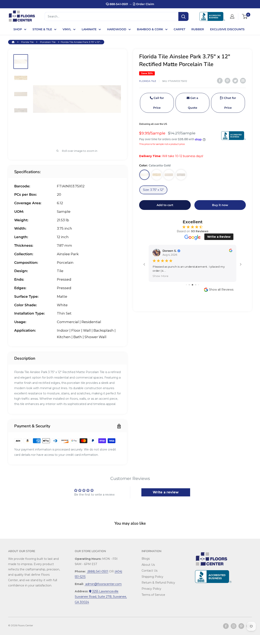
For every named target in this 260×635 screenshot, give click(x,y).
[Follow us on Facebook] (226, 626)
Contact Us (149, 570)
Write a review (166, 492)
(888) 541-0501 (97, 571)
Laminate (89, 29)
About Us (148, 565)
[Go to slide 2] (189, 284)
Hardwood (116, 29)
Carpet (179, 29)
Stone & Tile (42, 29)
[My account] (232, 16)
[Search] (183, 16)
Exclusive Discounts (227, 29)
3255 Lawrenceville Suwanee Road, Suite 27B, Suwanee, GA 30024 (101, 596)
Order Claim (144, 4)
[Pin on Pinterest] (227, 81)
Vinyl (67, 29)
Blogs (146, 558)
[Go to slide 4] (195, 284)
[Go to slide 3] (192, 284)
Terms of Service (153, 595)
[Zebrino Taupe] (169, 175)
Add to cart (165, 205)
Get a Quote (193, 103)
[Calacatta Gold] (144, 175)
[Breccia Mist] (181, 175)
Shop (17, 29)
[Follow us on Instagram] (233, 626)
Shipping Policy (152, 577)
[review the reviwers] (230, 251)
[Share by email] (243, 81)
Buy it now (220, 205)
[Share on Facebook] (220, 81)
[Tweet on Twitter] (235, 81)
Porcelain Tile (47, 41)
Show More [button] (160, 276)
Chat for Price (229, 103)
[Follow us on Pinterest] (241, 626)
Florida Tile (27, 41)
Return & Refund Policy (158, 582)
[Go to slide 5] (198, 284)
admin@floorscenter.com (103, 584)
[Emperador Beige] (157, 175)
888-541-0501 (118, 4)
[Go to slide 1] (186, 284)
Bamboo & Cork (150, 29)
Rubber (197, 29)
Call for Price (158, 103)
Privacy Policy (151, 588)
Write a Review (219, 237)
